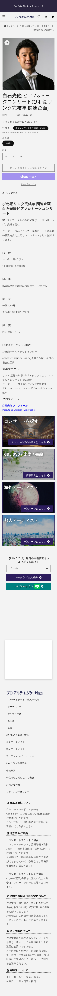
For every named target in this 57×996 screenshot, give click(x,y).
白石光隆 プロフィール (15, 405)
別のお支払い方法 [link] (28, 184)
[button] (3, 16)
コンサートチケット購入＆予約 (22, 699)
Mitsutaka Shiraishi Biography (18, 409)
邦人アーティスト (15, 749)
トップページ (13, 26)
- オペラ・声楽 (14, 713)
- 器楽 (9, 727)
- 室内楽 (10, 720)
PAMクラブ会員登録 (27, 577)
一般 (9, 144)
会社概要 (11, 770)
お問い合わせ (13, 784)
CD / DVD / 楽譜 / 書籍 (17, 735)
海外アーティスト (15, 742)
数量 (4, 150)
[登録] (47, 568)
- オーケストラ (14, 706)
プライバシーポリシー (17, 791)
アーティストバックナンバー (21, 756)
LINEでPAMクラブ (23, 586)
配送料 (8, 132)
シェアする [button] (12, 193)
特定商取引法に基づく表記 (20, 777)
